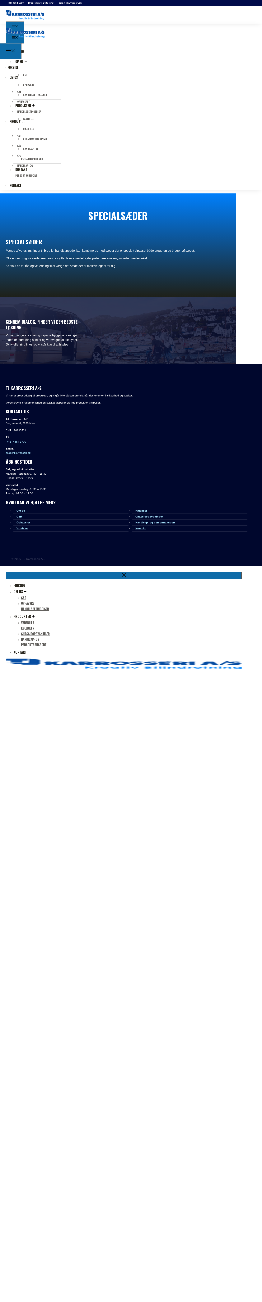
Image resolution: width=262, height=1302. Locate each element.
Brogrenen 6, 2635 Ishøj (41, 3)
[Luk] (124, 575)
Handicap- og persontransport (155, 522)
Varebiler (28, 119)
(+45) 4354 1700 (15, 3)
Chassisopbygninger (35, 139)
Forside (19, 585)
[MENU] (10, 51)
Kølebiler (28, 129)
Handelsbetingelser (35, 95)
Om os (19, 61)
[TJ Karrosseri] (25, 40)
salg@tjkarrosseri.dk (70, 3)
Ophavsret (29, 85)
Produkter (22, 616)
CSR (25, 75)
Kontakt (15, 185)
